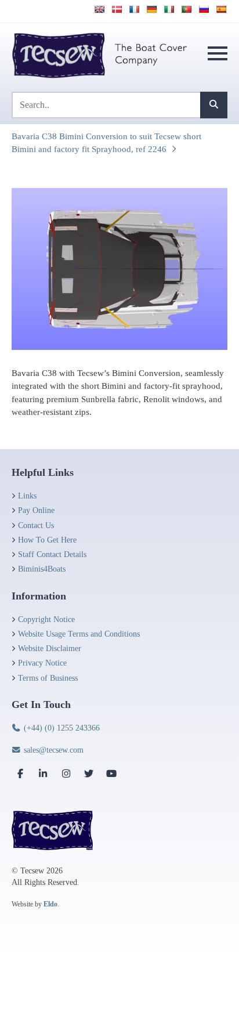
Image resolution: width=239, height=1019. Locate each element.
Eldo (50, 904)
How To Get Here (47, 540)
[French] (134, 9)
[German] (151, 9)
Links (27, 496)
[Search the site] (213, 105)
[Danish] (116, 9)
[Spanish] (221, 9)
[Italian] (169, 9)
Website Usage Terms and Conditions (79, 634)
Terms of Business (48, 678)
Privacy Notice (42, 663)
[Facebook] (20, 773)
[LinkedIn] (43, 773)
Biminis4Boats (42, 569)
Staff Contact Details (52, 554)
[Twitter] (88, 773)
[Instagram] (66, 773)
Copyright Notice (46, 619)
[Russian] (203, 9)
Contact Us (36, 525)
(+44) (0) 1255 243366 (60, 728)
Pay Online (36, 510)
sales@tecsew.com (52, 750)
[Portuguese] (186, 9)
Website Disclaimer (49, 648)
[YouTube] (111, 773)
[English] (99, 9)
